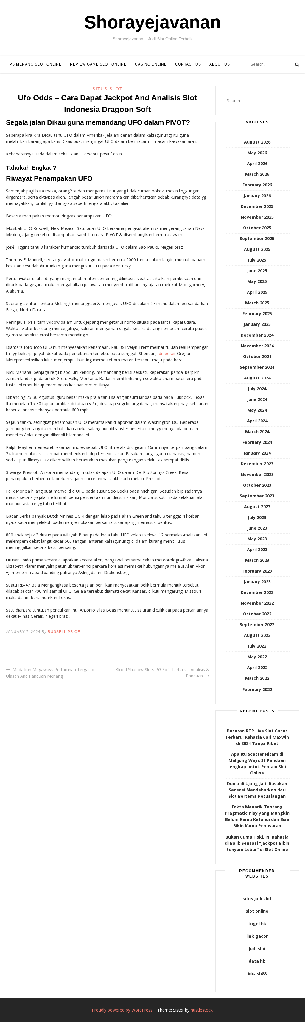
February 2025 (257, 313)
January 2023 (257, 581)
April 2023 (257, 549)
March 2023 (257, 560)
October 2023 (257, 485)
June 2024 (257, 399)
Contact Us (188, 64)
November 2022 (257, 603)
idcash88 (257, 973)
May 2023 (257, 539)
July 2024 (257, 388)
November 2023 (257, 474)
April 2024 (257, 421)
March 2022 (257, 678)
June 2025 (257, 270)
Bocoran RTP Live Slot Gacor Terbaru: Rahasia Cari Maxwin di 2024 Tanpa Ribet (257, 737)
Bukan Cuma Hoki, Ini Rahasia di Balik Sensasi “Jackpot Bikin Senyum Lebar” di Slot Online (257, 843)
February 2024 (257, 442)
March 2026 (257, 174)
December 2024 (257, 335)
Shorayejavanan (152, 22)
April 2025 (257, 292)
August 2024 (257, 378)
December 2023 (257, 463)
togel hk (257, 923)
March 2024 (257, 431)
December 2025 (257, 206)
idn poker (167, 353)
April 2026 (257, 163)
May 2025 (257, 281)
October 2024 (257, 356)
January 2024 (257, 453)
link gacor (257, 936)
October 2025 (257, 228)
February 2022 (257, 689)
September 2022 (257, 624)
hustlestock (202, 1010)
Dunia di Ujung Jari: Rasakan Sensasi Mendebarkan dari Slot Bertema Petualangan (257, 790)
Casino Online (151, 64)
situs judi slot (257, 898)
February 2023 (257, 571)
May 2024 (257, 410)
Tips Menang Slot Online (34, 64)
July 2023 (257, 517)
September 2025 (257, 238)
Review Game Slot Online (98, 64)
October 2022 (257, 614)
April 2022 (257, 667)
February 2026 (257, 185)
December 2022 (257, 592)
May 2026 (257, 152)
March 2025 (257, 303)
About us (219, 64)
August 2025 (257, 249)
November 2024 (257, 346)
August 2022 (257, 635)
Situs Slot (107, 88)
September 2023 (257, 496)
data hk (257, 961)
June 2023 (257, 528)
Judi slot (257, 948)
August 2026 (257, 142)
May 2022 (257, 656)
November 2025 (257, 217)
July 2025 (257, 260)
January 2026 (257, 195)
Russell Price (64, 632)
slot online (257, 911)
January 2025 (257, 324)
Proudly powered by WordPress (122, 1010)
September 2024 (257, 367)
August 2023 (257, 506)
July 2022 (257, 646)
